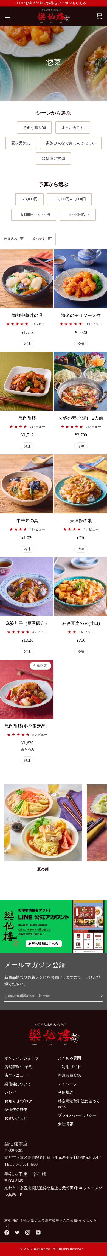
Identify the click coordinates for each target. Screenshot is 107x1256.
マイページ (67, 1084)
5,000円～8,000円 (33, 215)
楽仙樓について (17, 1084)
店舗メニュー (15, 1075)
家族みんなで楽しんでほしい (71, 143)
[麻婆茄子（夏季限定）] (27, 586)
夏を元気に (20, 143)
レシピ (10, 1092)
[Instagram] (27, 1232)
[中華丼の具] (27, 483)
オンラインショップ (21, 1058)
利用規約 (65, 1092)
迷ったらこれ (72, 128)
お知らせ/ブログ (18, 1101)
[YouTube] (38, 1232)
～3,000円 (29, 199)
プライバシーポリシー (77, 1115)
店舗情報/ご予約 (18, 1067)
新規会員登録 (69, 1075)
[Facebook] (6, 1232)
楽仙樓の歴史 (15, 1110)
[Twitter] (17, 1232)
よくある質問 (69, 1058)
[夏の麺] (43, 822)
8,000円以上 (78, 215)
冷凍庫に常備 (53, 159)
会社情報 (65, 1124)
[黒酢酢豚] (27, 381)
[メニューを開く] (12, 16)
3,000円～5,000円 (69, 199)
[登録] (98, 995)
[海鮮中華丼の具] (27, 278)
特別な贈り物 (34, 128)
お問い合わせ (15, 1118)
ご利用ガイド (69, 1067)
